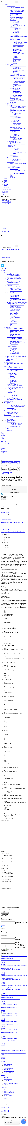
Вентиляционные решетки (17, 100)
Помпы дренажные (18, 54)
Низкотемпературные (18, 173)
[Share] (2, 465)
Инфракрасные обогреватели (17, 112)
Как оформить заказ (9, 1081)
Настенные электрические (17, 406)
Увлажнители (10, 162)
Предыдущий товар (6, 472)
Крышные (15, 71)
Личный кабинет (6, 189)
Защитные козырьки (18, 45)
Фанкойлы (13, 20)
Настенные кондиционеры (17, 7)
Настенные (16, 21)
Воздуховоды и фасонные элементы (15, 98)
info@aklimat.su (6, 200)
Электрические (17, 113)
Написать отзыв (5, 912)
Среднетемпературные (19, 171)
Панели (15, 56)
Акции (5, 180)
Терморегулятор (17, 139)
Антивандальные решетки (20, 42)
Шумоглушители (17, 95)
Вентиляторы (10, 103)
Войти (2, 928)
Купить (4, 506)
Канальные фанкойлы (16, 289)
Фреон (15, 61)
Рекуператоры (17, 96)
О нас (5, 185)
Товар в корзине (5, 512)
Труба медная (16, 60)
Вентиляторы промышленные (18, 66)
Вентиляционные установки (17, 75)
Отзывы (6, 1089)
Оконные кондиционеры (16, 17)
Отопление (10, 146)
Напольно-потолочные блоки (18, 299)
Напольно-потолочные (19, 25)
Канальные (16, 24)
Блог (5, 1096)
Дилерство (6, 1084)
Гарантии (6, 1094)
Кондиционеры (11, 6)
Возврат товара (8, 1079)
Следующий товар (6, 473)
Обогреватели (10, 109)
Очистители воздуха (15, 159)
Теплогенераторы (14, 132)
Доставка (6, 1080)
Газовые (15, 114)
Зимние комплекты (18, 46)
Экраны (15, 63)
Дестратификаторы (18, 73)
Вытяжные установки (19, 81)
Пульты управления (18, 53)
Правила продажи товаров (11, 1083)
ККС (11, 176)
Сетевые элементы (15, 88)
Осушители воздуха (12, 141)
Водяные (15, 125)
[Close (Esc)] (1, 465)
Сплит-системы (14, 169)
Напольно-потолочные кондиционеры (16, 13)
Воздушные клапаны (18, 93)
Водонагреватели (11, 105)
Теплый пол (13, 137)
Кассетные (16, 22)
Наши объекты (8, 1095)
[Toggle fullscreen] (4, 465)
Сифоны (15, 57)
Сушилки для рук (11, 145)
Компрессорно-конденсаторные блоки (17, 302)
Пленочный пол (17, 138)
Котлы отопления (14, 148)
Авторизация (4, 914)
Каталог (6, 4)
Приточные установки (19, 77)
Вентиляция (10, 64)
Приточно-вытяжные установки (18, 339)
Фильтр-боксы (17, 92)
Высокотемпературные (19, 170)
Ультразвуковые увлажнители (18, 163)
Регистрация (4, 915)
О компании (4, 1087)
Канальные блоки (14, 298)
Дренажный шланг (18, 43)
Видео (5, 1098)
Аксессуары (16, 74)
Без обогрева (16, 124)
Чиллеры (12, 177)
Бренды (6, 181)
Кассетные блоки (14, 296)
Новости (6, 183)
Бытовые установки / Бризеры (18, 342)
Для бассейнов (17, 85)
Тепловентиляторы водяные (17, 128)
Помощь (6, 184)
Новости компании (9, 1091)
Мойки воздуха (14, 164)
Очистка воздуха (11, 157)
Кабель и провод (17, 50)
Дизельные (16, 120)
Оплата (6, 1077)
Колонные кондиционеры (17, 15)
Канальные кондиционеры (17, 11)
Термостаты (16, 156)
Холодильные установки (13, 167)
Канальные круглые (18, 70)
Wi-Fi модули (16, 52)
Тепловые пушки (14, 116)
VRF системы (13, 27)
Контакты (6, 187)
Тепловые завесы (14, 121)
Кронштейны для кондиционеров (17, 48)
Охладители (16, 91)
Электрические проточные (17, 107)
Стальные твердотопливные (18, 150)
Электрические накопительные (18, 106)
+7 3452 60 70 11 (6, 202)
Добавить (3, 499)
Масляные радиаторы (15, 127)
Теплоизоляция (17, 59)
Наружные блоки (17, 28)
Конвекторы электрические (17, 110)
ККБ (11, 174)
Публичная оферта (9, 1092)
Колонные (16, 35)
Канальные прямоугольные (17, 68)
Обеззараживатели (15, 160)
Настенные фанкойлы (16, 286)
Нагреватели (16, 89)
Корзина (4, 194)
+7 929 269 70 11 (5, 203)
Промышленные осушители (17, 144)
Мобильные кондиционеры (17, 8)
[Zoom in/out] (6, 465)
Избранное (5, 192)
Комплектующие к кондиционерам (15, 40)
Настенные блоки (14, 295)
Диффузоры (13, 102)
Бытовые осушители (15, 142)
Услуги (5, 178)
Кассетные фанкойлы (15, 288)
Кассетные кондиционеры (17, 10)
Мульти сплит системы (16, 18)
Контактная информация (7, 1100)
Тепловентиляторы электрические (15, 130)
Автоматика (13, 155)
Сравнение (5, 191)
